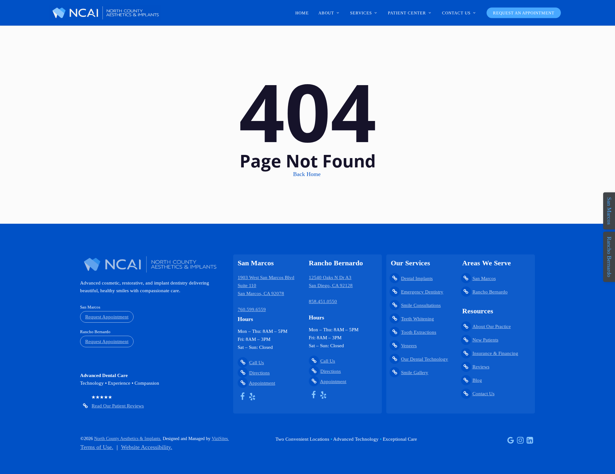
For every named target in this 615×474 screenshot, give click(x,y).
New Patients (485, 339)
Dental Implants (417, 278)
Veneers (409, 345)
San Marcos (484, 278)
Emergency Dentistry (422, 291)
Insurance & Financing (495, 353)
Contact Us (483, 393)
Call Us (256, 362)
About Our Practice (491, 326)
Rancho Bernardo (490, 291)
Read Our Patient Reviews (118, 405)
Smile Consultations (421, 305)
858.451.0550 (323, 301)
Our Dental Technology (424, 359)
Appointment (262, 383)
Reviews (480, 366)
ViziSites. (220, 438)
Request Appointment (106, 316)
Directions (259, 372)
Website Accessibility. (146, 447)
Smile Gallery (414, 372)
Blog (477, 380)
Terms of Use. (96, 447)
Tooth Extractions (418, 332)
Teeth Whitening (417, 318)
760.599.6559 (252, 309)
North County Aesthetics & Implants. (127, 438)
